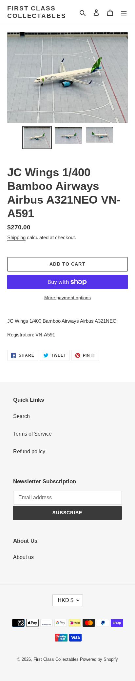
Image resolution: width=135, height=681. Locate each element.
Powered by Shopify (99, 659)
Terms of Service (32, 434)
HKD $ (65, 600)
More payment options (67, 297)
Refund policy (29, 451)
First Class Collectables (36, 12)
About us (23, 557)
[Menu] (124, 12)
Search (21, 416)
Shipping (16, 237)
